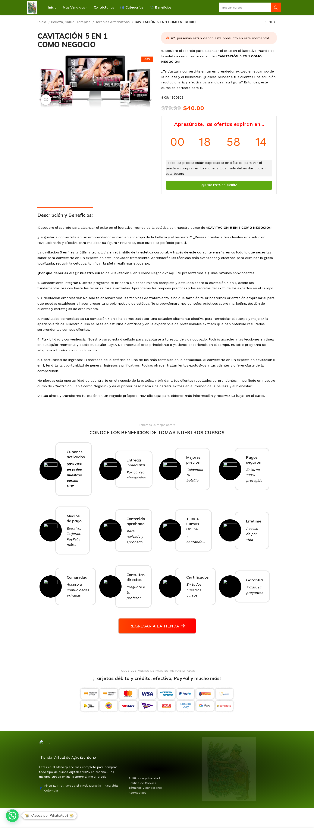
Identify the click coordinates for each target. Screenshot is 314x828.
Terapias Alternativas (113, 22)
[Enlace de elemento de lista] (152, 778)
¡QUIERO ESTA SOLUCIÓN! (219, 185)
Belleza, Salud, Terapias (71, 22)
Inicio (42, 22)
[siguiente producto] (274, 22)
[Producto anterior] (266, 22)
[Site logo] (32, 7)
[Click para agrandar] (46, 99)
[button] (12, 815)
